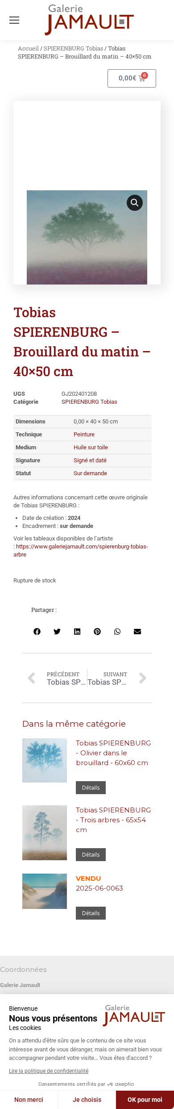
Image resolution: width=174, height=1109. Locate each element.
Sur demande (90, 473)
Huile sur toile (91, 447)
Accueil (28, 48)
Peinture (84, 434)
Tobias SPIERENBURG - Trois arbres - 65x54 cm (113, 820)
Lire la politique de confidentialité (48, 1071)
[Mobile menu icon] (14, 20)
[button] (135, 203)
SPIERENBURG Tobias (73, 48)
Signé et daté (90, 460)
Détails (90, 787)
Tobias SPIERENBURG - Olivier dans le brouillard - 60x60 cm (113, 753)
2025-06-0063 (99, 883)
